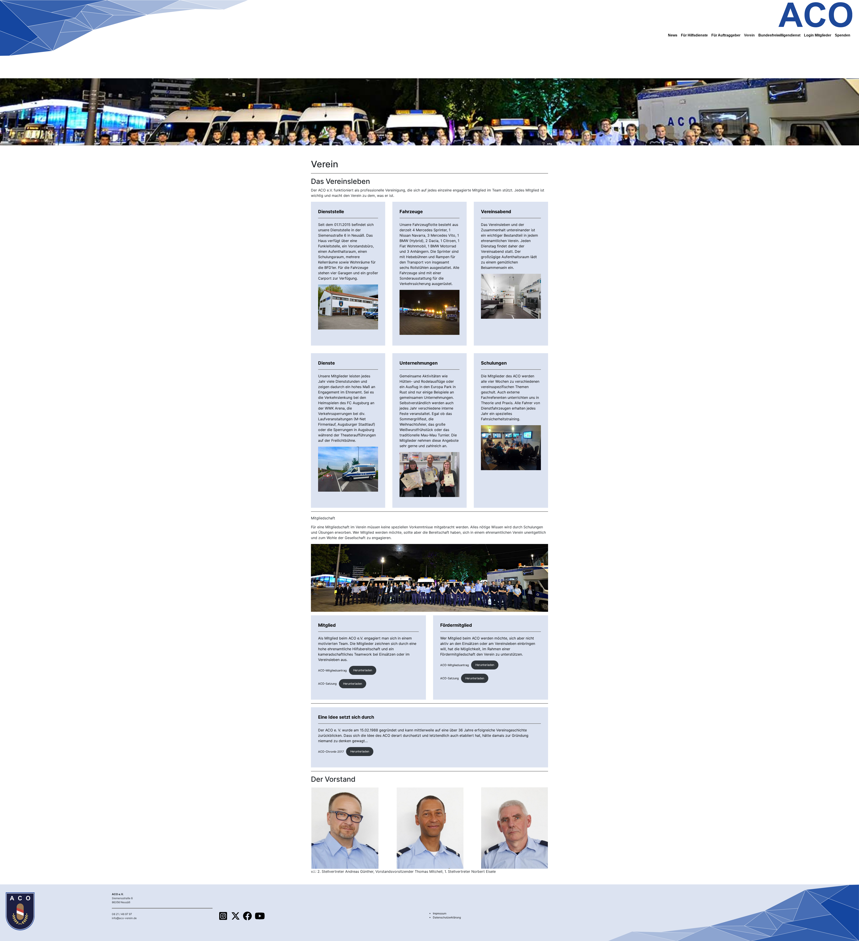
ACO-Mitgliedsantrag (332, 670)
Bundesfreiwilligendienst (779, 35)
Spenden (842, 35)
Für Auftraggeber (725, 35)
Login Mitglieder (817, 35)
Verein (749, 35)
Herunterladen (362, 670)
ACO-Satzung (327, 683)
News (672, 35)
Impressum (439, 913)
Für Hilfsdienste (694, 35)
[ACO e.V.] (815, 14)
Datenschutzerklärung (447, 917)
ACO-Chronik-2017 (331, 751)
